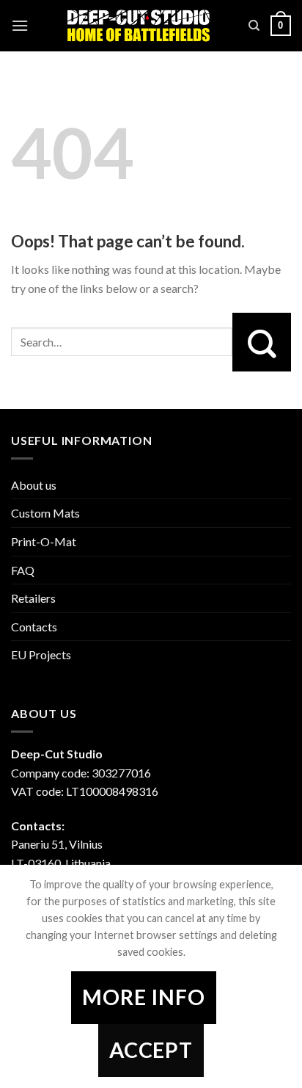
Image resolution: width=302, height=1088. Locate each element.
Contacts (34, 627)
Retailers (33, 598)
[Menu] (20, 25)
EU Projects (41, 654)
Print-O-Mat (43, 541)
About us (33, 485)
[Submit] (261, 342)
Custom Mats (45, 513)
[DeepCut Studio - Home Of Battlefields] (138, 25)
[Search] (253, 26)
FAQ (22, 570)
